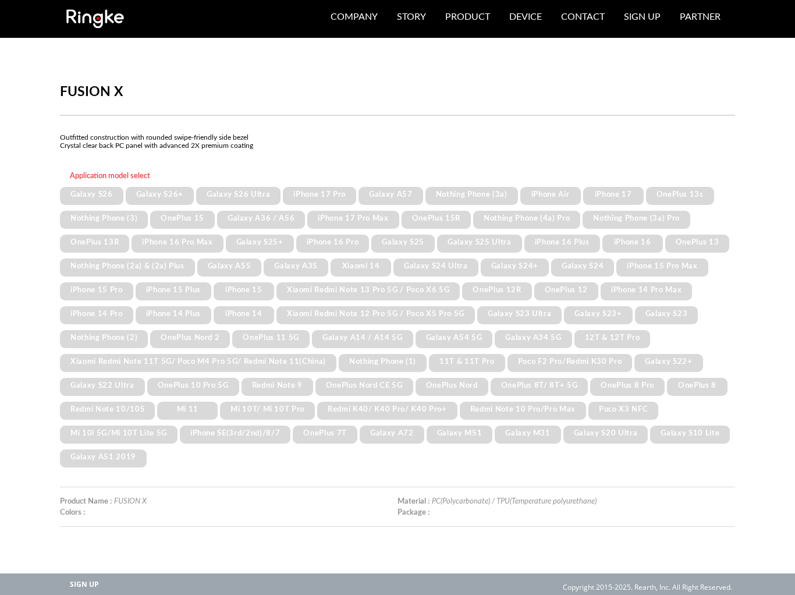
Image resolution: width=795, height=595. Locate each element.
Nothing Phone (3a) (471, 194)
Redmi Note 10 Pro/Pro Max (523, 409)
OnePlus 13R (94, 242)
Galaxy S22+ (668, 361)
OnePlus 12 (566, 290)
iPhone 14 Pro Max (646, 290)
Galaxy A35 (296, 266)
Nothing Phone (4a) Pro (527, 218)
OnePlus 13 (697, 242)
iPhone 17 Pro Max (353, 218)
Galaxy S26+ (159, 194)
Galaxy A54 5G (454, 338)
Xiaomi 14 (361, 266)
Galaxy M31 (528, 433)
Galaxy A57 (391, 194)
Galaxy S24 (583, 266)
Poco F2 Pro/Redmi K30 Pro (570, 361)
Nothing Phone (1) (382, 361)
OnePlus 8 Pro (627, 385)
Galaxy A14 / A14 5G (362, 338)
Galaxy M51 (459, 433)
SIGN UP (84, 584)
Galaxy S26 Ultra (239, 194)
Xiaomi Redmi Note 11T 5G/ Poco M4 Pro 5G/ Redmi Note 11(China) (198, 361)
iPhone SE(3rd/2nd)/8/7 (235, 433)
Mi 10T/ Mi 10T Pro (267, 409)
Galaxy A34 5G (533, 338)
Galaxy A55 (229, 266)
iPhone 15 (243, 290)
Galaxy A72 (392, 433)
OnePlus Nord (452, 385)
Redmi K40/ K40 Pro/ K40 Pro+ (387, 409)
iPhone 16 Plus (562, 242)
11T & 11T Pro (467, 361)
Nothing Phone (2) (103, 338)
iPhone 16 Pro (333, 242)
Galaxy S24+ (514, 266)
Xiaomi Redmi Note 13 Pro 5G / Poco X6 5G (368, 290)
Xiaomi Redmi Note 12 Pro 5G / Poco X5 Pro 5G (375, 314)
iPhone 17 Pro (319, 194)
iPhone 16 (632, 242)
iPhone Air (550, 194)
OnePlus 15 (182, 218)
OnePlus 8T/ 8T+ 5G (539, 385)
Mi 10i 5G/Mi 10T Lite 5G (118, 433)
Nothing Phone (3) (103, 218)
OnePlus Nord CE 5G (364, 385)
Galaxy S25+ (259, 242)
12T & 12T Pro (612, 338)
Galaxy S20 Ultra (606, 433)
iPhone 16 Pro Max (177, 242)
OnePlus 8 (697, 385)
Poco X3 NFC (623, 409)
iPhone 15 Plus (173, 290)
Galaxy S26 (91, 194)
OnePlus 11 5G (271, 338)
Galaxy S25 (403, 242)
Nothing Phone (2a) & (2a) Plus (127, 266)
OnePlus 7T (325, 433)
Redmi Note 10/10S (107, 409)
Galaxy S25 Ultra (480, 242)
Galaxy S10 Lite (690, 433)
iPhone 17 (613, 194)
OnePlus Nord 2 (190, 338)
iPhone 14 (243, 314)
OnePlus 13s (680, 194)
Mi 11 (187, 409)
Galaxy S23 (666, 314)
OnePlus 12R (497, 290)
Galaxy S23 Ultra (520, 314)
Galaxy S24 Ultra (436, 266)
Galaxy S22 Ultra (102, 385)
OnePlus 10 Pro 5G (193, 385)
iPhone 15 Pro (96, 290)
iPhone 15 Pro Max (662, 266)
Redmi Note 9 (277, 385)
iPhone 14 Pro (96, 314)
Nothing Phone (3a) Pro (636, 218)
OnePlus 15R (436, 218)
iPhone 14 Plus (173, 314)
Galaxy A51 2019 (103, 457)
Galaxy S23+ (598, 314)
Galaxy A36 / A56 (261, 218)
